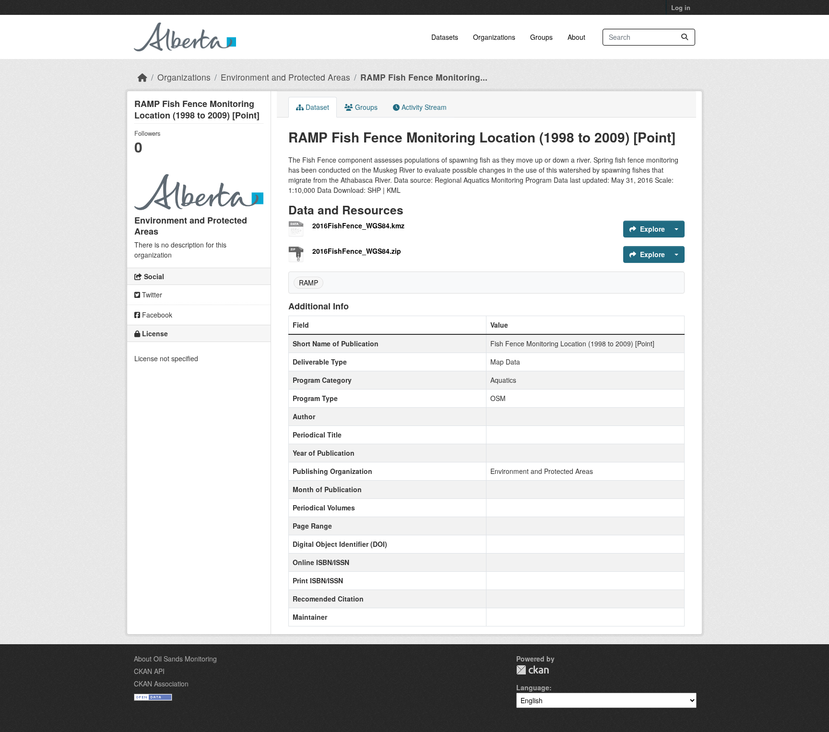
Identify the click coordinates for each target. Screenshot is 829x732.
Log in (680, 7)
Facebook (156, 314)
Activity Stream (423, 107)
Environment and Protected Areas (285, 77)
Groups (541, 37)
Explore (652, 229)
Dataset (316, 107)
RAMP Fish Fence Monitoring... (423, 77)
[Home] (142, 77)
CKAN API (149, 671)
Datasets (444, 37)
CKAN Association (161, 683)
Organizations (494, 37)
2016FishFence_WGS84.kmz (358, 225)
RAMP (308, 282)
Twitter (151, 294)
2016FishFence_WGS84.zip (356, 251)
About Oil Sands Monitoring (175, 658)
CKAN (532, 670)
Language (532, 687)
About (576, 37)
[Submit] (684, 37)
